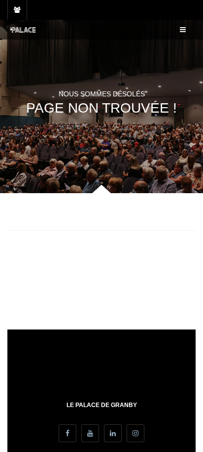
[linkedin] (113, 433)
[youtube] (90, 433)
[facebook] (67, 433)
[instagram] (135, 433)
